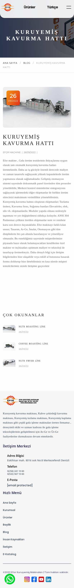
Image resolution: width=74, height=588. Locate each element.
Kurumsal (9, 510)
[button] (68, 7)
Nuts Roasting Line (32, 326)
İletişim (7, 547)
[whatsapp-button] (9, 579)
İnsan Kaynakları (13, 539)
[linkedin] (48, 579)
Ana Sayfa (10, 63)
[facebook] (34, 579)
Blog (27, 63)
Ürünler (29, 7)
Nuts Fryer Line (30, 361)
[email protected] (20, 485)
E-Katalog (9, 554)
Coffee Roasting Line (33, 344)
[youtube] (41, 579)
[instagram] (27, 579)
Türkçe (52, 7)
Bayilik (7, 524)
